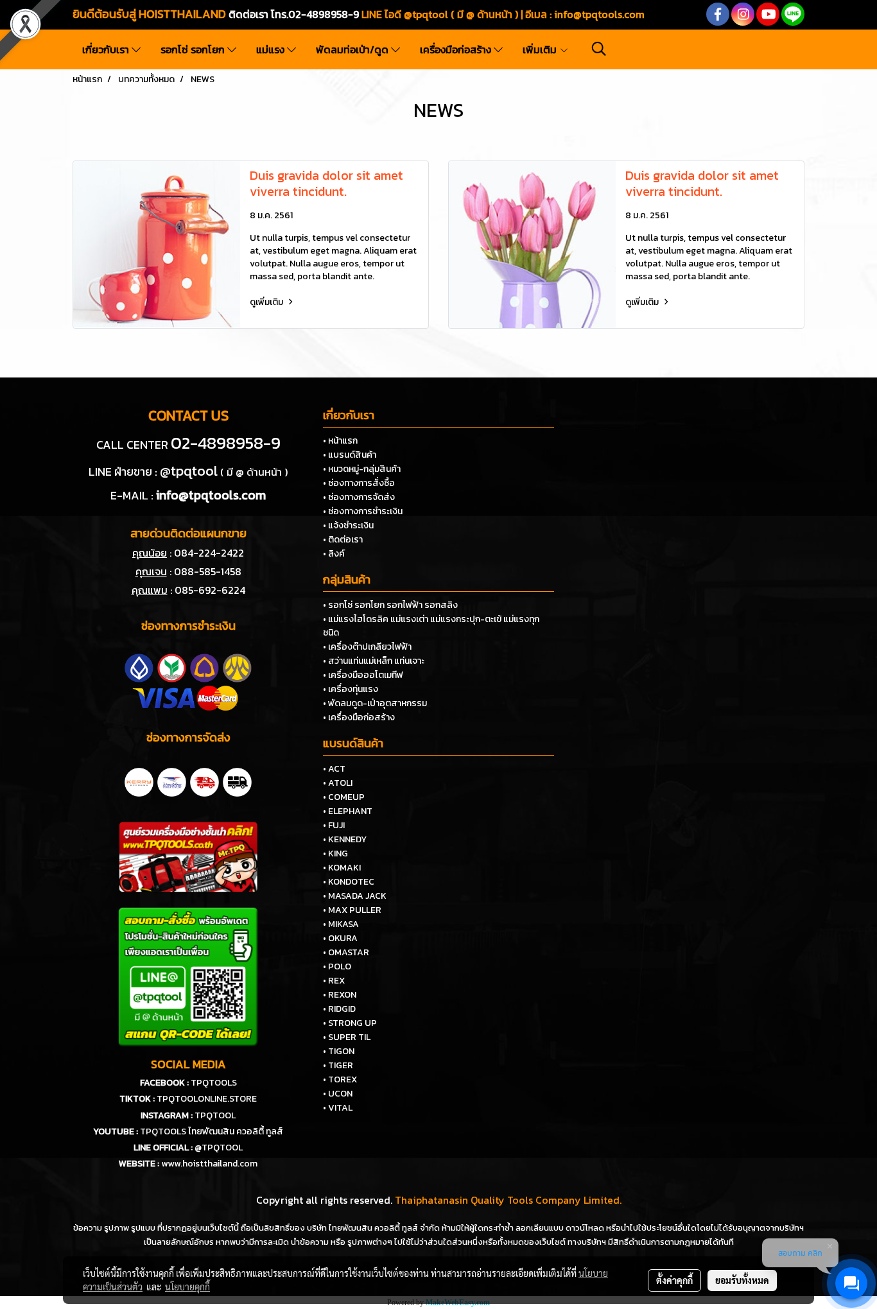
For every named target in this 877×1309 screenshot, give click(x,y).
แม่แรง (271, 49)
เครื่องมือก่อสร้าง (457, 49)
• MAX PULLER (352, 910)
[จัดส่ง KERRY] (139, 780)
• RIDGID (339, 1009)
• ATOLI (337, 783)
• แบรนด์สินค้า (349, 455)
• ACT (334, 769)
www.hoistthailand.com (209, 1163)
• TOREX (340, 1079)
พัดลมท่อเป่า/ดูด (353, 49)
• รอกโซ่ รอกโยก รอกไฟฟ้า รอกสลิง (390, 605)
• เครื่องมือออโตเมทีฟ (363, 675)
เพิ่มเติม (541, 49)
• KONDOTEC (348, 882)
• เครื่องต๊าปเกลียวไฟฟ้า (367, 647)
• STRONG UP (350, 1023)
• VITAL (337, 1107)
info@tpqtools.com (599, 14)
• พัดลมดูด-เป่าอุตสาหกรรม (375, 703)
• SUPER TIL (346, 1037)
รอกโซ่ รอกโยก (194, 49)
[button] (599, 49)
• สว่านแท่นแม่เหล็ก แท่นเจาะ (373, 661)
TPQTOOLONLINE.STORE (207, 1098)
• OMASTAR (346, 952)
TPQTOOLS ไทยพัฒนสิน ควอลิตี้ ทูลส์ (211, 1131)
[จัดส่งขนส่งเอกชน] (237, 780)
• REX (334, 980)
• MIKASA (341, 924)
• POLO (337, 966)
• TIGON (338, 1051)
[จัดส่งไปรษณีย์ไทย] (171, 780)
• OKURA (340, 938)
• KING (335, 853)
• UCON (337, 1093)
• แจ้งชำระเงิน (348, 525)
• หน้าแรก (340, 440)
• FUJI (334, 825)
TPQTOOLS (214, 1082)
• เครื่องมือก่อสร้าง (359, 717)
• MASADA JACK (354, 896)
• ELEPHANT (347, 811)
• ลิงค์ (334, 553)
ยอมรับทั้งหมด (742, 1280)
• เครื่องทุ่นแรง (350, 689)
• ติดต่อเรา (343, 539)
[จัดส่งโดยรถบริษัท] (204, 780)
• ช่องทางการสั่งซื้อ (359, 483)
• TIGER (338, 1065)
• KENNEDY (345, 839)
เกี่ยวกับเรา (107, 49)
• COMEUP (344, 797)
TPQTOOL (215, 1115)
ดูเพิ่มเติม (267, 302)
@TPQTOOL (219, 1147)
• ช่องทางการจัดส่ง (359, 497)
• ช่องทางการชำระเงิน (363, 511)
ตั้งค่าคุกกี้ (674, 1280)
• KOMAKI (342, 867)
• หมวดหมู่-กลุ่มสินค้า (362, 469)
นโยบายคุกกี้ (187, 1286)
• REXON (339, 994)
